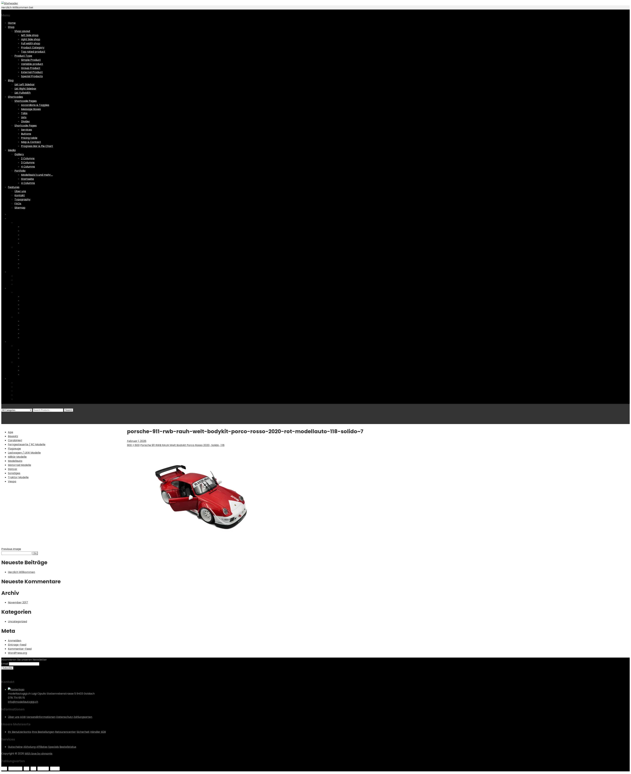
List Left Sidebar (24, 84)
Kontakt (19, 195)
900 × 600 (133, 445)
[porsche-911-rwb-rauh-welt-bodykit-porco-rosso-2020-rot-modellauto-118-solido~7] (201, 545)
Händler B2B (98, 732)
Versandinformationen (41, 717)
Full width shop (30, 43)
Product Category (32, 47)
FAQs (17, 203)
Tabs (24, 113)
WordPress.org (17, 653)
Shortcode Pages (25, 101)
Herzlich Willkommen (21, 572)
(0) (3, 414)
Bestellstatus (67, 747)
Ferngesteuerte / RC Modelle (26, 444)
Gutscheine (15, 747)
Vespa (12, 481)
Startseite (27, 179)
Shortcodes (15, 97)
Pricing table (29, 138)
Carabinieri (15, 440)
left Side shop (29, 35)
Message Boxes (31, 109)
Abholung (29, 747)
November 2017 (18, 602)
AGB (23, 717)
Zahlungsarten (82, 717)
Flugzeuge (14, 448)
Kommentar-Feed (20, 649)
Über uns (20, 191)
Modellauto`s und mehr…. (37, 175)
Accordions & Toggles (35, 105)
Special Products (32, 76)
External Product (32, 72)
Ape (10, 432)
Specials (53, 747)
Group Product (30, 68)
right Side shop (30, 39)
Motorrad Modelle (19, 465)
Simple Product (31, 60)
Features (13, 187)
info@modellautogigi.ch (23, 702)
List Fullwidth (22, 93)
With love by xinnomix (38, 753)
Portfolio (19, 171)
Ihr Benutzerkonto (19, 732)
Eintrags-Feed (17, 645)
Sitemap (19, 208)
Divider (25, 121)
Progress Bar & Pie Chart (37, 146)
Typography (22, 199)
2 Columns (28, 158)
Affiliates (41, 747)
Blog (10, 80)
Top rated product (33, 52)
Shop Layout (22, 31)
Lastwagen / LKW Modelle (24, 453)
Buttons (26, 134)
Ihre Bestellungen (43, 732)
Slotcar (12, 469)
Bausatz (13, 436)
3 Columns (28, 162)
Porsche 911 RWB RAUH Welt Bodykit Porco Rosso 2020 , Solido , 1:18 (182, 445)
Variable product (32, 64)
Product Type (23, 56)
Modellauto (15, 461)
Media (12, 150)
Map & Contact (31, 142)
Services (26, 130)
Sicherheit (83, 732)
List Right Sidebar (25, 88)
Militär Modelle (17, 457)
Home (12, 23)
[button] (201, 496)
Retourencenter (65, 732)
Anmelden (14, 640)
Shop (11, 27)
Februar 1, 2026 (136, 441)
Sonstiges (14, 473)
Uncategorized (17, 621)
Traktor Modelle (18, 477)
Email (4, 664)
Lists (23, 117)
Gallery (19, 154)
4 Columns (28, 166)
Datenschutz (64, 717)
